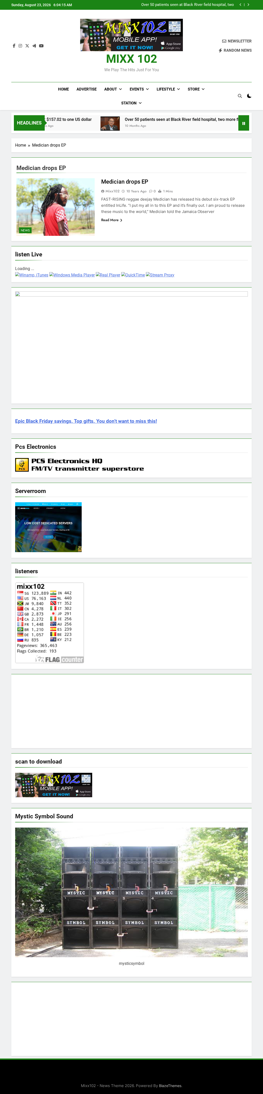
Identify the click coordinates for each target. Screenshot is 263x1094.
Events (137, 89)
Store (194, 89)
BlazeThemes (170, 1085)
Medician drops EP (125, 181)
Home (63, 89)
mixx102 (112, 191)
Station (129, 103)
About (110, 89)
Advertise (87, 89)
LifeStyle (166, 89)
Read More (110, 219)
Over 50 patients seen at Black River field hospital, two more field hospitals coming (187, 5)
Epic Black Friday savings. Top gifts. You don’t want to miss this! (86, 421)
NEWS (25, 230)
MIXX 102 (131, 59)
